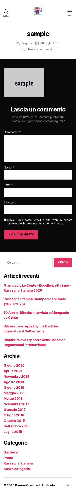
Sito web (9, 202)
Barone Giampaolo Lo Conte (35, 485)
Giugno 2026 (14, 365)
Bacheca (11, 452)
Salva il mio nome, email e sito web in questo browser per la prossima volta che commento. (39, 221)
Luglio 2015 (13, 432)
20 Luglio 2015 (49, 43)
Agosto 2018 (14, 382)
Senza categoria (17, 469)
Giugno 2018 (14, 387)
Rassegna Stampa (18, 463)
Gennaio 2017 (15, 410)
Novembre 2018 (16, 376)
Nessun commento (40, 49)
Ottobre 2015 (14, 421)
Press (8, 458)
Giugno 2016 (14, 415)
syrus (28, 43)
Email (8, 185)
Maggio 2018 (14, 393)
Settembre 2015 (17, 426)
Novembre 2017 (16, 404)
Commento (12, 132)
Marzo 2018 (13, 398)
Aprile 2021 (13, 371)
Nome (9, 167)
